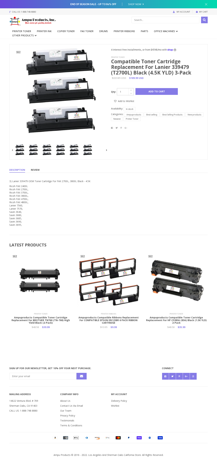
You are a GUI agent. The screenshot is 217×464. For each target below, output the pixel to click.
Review (35, 169)
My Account (183, 11)
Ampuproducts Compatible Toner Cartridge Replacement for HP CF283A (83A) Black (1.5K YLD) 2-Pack (176, 320)
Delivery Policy (119, 400)
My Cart (203, 11)
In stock (129, 109)
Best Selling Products (172, 114)
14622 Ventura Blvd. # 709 (23, 400)
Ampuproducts (133, 114)
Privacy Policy (67, 415)
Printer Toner (21, 31)
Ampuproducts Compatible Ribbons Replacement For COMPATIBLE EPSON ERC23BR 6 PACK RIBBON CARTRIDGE (108, 320)
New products (194, 114)
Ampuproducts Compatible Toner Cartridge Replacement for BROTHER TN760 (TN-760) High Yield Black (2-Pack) (41, 320)
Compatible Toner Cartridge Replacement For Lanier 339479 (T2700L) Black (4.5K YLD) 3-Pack (151, 67)
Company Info (69, 394)
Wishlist (115, 405)
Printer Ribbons (124, 31)
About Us (65, 400)
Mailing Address (20, 394)
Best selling (151, 114)
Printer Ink (44, 31)
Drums (103, 31)
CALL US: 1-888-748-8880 (23, 410)
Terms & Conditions (71, 425)
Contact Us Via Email (71, 405)
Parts (144, 31)
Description (17, 169)
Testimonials (67, 420)
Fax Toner (86, 31)
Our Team (65, 410)
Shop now (135, 4)
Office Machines (165, 31)
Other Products (23, 35)
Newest (117, 118)
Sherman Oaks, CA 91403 (23, 405)
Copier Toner (66, 31)
